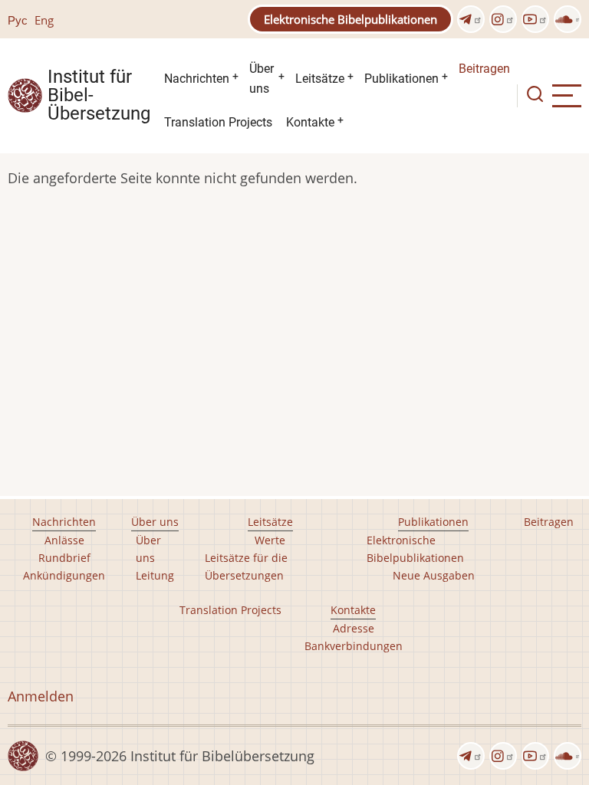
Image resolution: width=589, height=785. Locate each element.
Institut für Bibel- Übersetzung (99, 95)
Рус (18, 20)
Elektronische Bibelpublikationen (350, 19)
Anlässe (64, 540)
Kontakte (310, 122)
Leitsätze (319, 78)
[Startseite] (25, 94)
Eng (44, 20)
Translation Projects (218, 122)
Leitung (155, 575)
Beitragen (484, 68)
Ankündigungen (64, 575)
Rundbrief (64, 557)
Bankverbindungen (353, 646)
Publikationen (401, 78)
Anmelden (41, 696)
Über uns (261, 78)
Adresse (353, 628)
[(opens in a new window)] (471, 19)
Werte (270, 540)
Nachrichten (196, 78)
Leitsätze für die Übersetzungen (246, 566)
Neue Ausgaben (434, 575)
